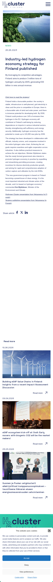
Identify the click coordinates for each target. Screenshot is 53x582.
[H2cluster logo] (12, 8)
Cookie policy (19, 577)
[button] (49, 530)
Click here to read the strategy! (17, 97)
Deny (26, 565)
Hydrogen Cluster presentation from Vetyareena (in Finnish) (26, 195)
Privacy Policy (32, 577)
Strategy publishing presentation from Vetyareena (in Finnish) (25, 201)
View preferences (26, 572)
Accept (26, 558)
